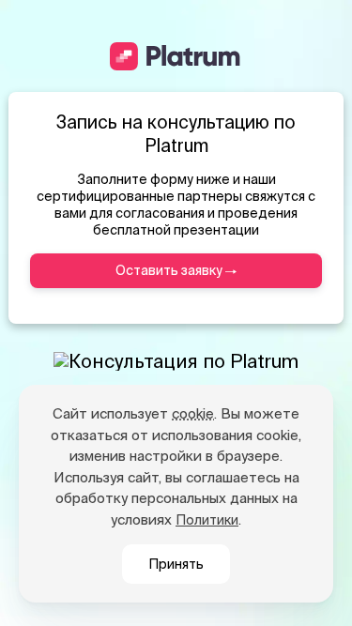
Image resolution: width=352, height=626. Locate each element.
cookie (193, 413)
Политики (207, 519)
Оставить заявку (170, 270)
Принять (176, 564)
